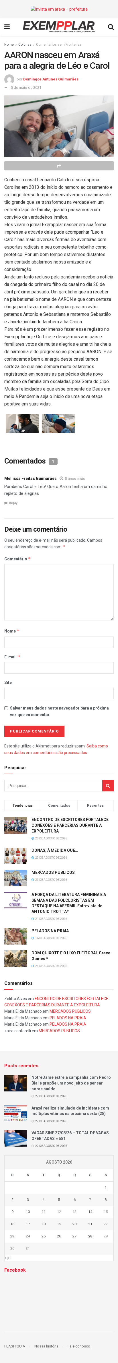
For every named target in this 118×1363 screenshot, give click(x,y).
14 (90, 1212)
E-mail (12, 657)
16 (12, 1224)
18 (44, 1224)
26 (59, 1236)
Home (9, 45)
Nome (11, 631)
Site (8, 682)
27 (74, 1236)
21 (90, 1224)
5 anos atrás (75, 479)
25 (44, 1236)
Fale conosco (79, 1346)
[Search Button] (108, 785)
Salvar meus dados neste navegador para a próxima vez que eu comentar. (59, 711)
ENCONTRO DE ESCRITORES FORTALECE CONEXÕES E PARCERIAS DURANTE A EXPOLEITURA (70, 825)
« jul (8, 1258)
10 (28, 1212)
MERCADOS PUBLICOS (53, 872)
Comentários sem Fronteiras (59, 45)
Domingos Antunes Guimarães (50, 79)
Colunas (25, 45)
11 (44, 1212)
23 (12, 1236)
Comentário (17, 559)
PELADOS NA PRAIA (50, 930)
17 (28, 1224)
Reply (13, 503)
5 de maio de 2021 (26, 87)
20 (74, 1224)
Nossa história (46, 1346)
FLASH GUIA (14, 1346)
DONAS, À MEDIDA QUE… (55, 850)
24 (28, 1236)
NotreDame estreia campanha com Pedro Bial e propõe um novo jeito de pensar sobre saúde (71, 1083)
